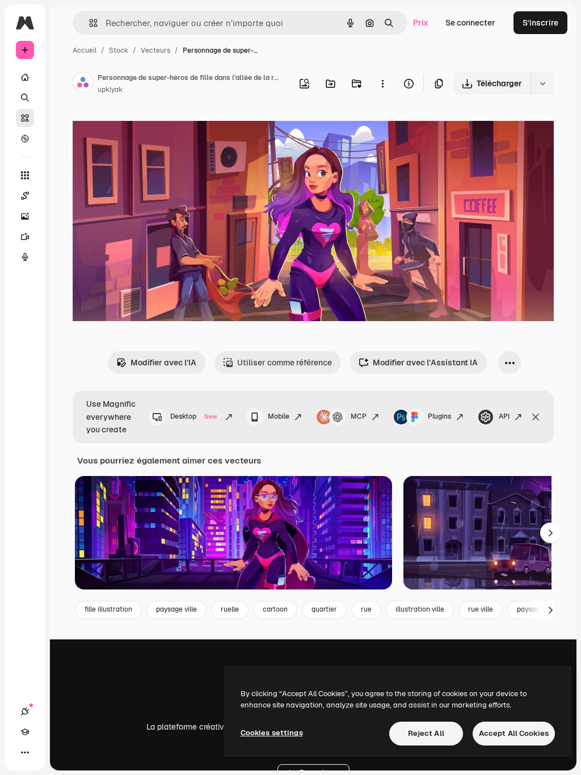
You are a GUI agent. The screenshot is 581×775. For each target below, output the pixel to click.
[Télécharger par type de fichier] (542, 83)
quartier (324, 609)
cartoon (275, 609)
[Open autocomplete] (88, 23)
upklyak (110, 89)
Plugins (439, 416)
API (504, 416)
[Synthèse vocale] (25, 257)
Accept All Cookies (514, 733)
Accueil (84, 50)
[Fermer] (535, 417)
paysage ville (176, 609)
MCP (359, 416)
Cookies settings (272, 733)
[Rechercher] (25, 98)
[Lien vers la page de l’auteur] (83, 84)
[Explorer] (25, 138)
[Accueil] (25, 77)
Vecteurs (155, 50)
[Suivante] (550, 532)
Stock (118, 50)
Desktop (193, 416)
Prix (420, 23)
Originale (147, 129)
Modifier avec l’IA (163, 362)
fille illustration (108, 609)
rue (366, 609)
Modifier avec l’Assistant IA (425, 362)
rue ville (480, 609)
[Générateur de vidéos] (25, 237)
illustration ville (419, 609)
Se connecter (470, 23)
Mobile (278, 416)
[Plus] (25, 752)
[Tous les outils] (25, 175)
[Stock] (25, 118)
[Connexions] (25, 711)
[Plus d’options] (382, 83)
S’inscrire (540, 23)
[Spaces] (25, 196)
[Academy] (25, 732)
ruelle (230, 609)
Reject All (426, 733)
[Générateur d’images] (25, 216)
